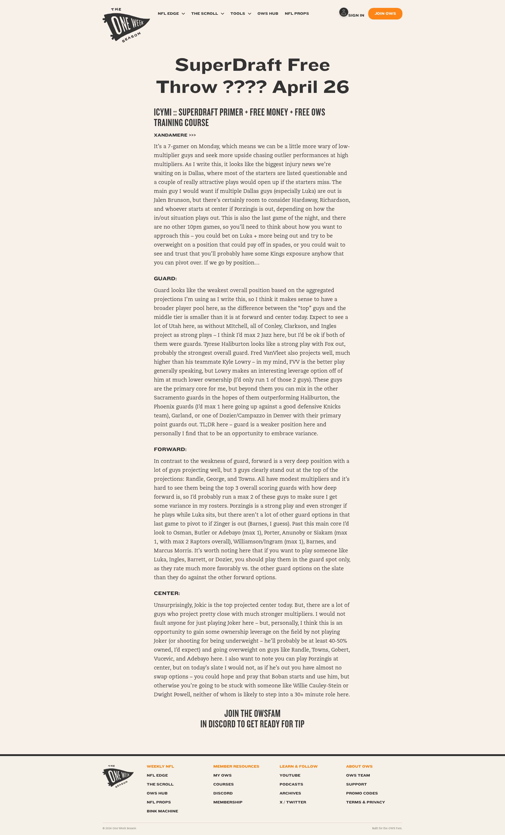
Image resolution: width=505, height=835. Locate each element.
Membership (228, 802)
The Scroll (204, 14)
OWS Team (358, 775)
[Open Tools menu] (250, 13)
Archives (290, 793)
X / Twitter (293, 802)
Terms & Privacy (365, 802)
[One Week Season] (126, 14)
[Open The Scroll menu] (222, 13)
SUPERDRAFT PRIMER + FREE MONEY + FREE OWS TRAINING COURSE (239, 117)
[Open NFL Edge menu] (183, 13)
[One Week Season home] (118, 776)
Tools (237, 14)
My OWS (222, 775)
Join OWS (385, 14)
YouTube (290, 775)
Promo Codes (362, 793)
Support (356, 784)
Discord (223, 793)
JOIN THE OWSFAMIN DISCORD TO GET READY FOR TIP (252, 718)
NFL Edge (168, 14)
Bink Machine (162, 811)
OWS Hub (267, 14)
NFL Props (297, 14)
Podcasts (291, 784)
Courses (223, 784)
